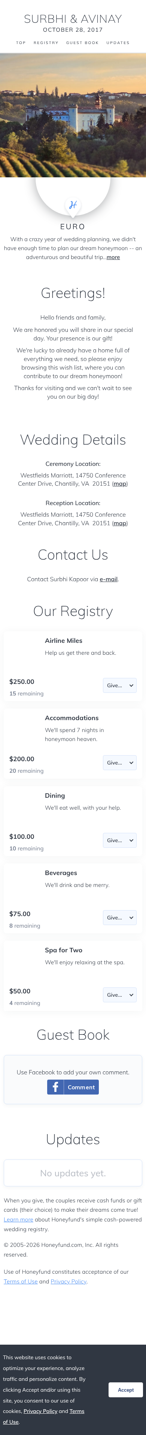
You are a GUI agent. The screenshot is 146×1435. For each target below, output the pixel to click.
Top (21, 43)
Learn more (18, 1219)
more (113, 257)
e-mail (109, 579)
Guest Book (82, 43)
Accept (126, 1390)
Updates (118, 43)
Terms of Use (21, 1281)
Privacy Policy (68, 1281)
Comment (81, 1087)
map (119, 483)
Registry (46, 43)
